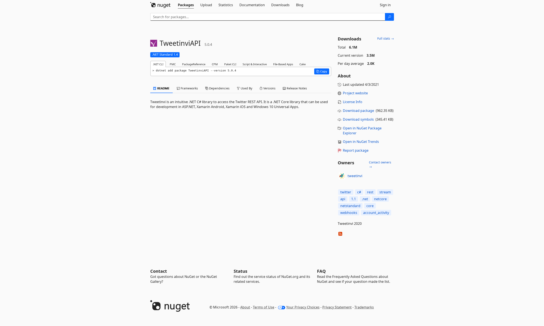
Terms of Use (263, 307)
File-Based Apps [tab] (283, 64)
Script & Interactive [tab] (255, 64)
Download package (358, 110)
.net (365, 199)
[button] (321, 71)
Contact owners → (380, 164)
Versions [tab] (269, 88)
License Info (352, 101)
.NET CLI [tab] (158, 64)
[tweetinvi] (342, 176)
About (245, 307)
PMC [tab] (173, 64)
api (342, 199)
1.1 (353, 199)
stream (385, 192)
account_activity (376, 212)
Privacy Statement (337, 307)
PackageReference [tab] (193, 64)
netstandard (350, 205)
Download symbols (358, 119)
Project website (355, 93)
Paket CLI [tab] (230, 64)
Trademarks (364, 307)
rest (370, 192)
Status (240, 271)
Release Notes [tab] (296, 88)
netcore (380, 199)
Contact (158, 271)
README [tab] (163, 88)
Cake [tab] (302, 64)
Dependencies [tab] (219, 88)
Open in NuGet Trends (361, 141)
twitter (345, 192)
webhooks (348, 212)
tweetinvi (355, 175)
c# (359, 192)
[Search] (389, 17)
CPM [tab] (215, 64)
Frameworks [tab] (189, 88)
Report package (356, 150)
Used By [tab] (246, 88)
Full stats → (385, 38)
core (370, 205)
